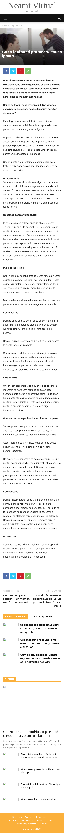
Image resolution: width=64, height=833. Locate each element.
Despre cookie (42, 817)
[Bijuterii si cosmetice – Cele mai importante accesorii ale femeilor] (11, 758)
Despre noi (17, 817)
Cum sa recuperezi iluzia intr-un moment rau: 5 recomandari (17, 599)
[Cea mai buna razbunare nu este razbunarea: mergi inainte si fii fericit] (11, 643)
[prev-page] (5, 670)
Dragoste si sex (16, 25)
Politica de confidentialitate (21, 820)
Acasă (4, 25)
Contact (43, 823)
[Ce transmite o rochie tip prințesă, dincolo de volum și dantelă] (32, 707)
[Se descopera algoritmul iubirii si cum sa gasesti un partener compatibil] (11, 625)
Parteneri (29, 817)
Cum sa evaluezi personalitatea (38, 799)
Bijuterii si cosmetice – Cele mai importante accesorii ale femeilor (39, 756)
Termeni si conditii (44, 820)
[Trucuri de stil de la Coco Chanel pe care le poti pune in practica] (11, 787)
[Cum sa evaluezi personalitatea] (11, 803)
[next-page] (10, 670)
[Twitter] (13, 71)
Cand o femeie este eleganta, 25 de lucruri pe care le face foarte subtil (46, 600)
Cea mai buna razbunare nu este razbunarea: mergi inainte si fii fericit (39, 643)
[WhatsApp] (28, 71)
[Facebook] (6, 71)
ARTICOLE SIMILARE (15, 616)
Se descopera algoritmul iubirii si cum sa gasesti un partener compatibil (39, 628)
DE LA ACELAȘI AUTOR (41, 616)
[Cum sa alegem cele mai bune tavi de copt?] (11, 773)
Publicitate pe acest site (27, 823)
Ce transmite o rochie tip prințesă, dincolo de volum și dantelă (31, 734)
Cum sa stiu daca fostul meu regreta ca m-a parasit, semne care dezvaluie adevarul (40, 658)
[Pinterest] (20, 71)
